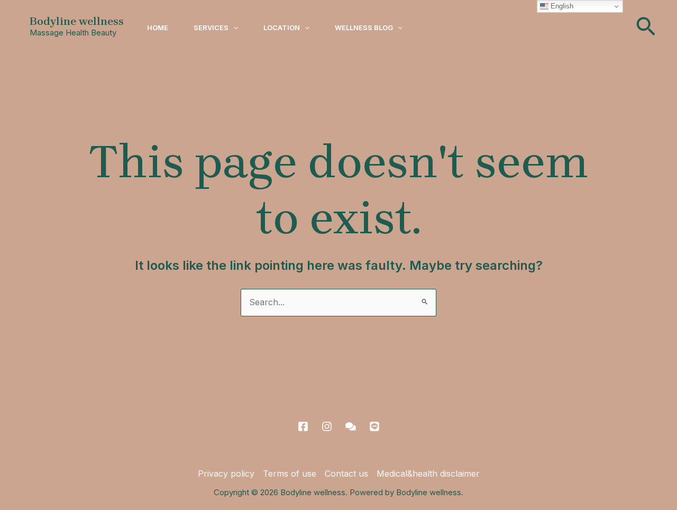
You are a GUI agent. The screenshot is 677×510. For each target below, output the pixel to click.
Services (211, 27)
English (560, 6)
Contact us (346, 473)
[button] (233, 27)
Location (281, 27)
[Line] (374, 426)
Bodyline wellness (77, 21)
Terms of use (289, 473)
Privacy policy (226, 473)
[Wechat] (350, 426)
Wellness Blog (364, 27)
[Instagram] (327, 426)
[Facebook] (303, 426)
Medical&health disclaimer (428, 473)
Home (157, 27)
